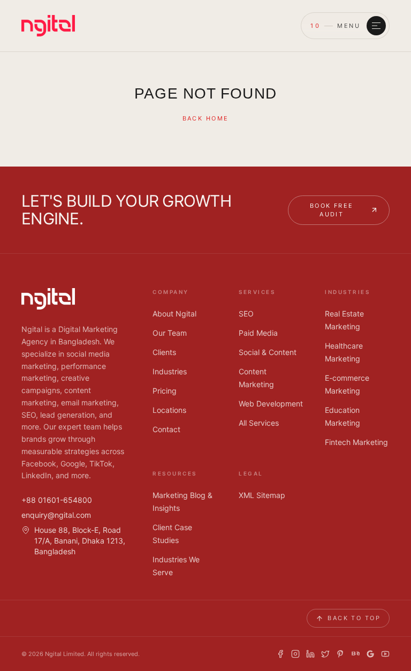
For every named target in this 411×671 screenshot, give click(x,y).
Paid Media (258, 332)
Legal (251, 473)
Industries (170, 371)
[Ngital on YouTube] (385, 654)
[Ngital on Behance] (355, 654)
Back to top (354, 618)
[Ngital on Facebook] (280, 654)
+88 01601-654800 (56, 499)
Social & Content (267, 352)
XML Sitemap (262, 495)
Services (257, 292)
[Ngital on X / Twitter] (325, 654)
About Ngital (174, 313)
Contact (166, 429)
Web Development (271, 403)
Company (171, 292)
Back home (205, 118)
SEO (246, 313)
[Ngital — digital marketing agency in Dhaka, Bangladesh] (48, 299)
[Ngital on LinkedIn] (310, 654)
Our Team (170, 332)
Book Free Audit (332, 210)
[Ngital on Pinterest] (340, 654)
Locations (169, 409)
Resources (175, 473)
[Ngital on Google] (370, 654)
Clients (164, 352)
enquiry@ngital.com (56, 514)
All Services (259, 422)
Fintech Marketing (356, 442)
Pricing (165, 390)
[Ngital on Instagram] (295, 654)
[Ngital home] (48, 25)
